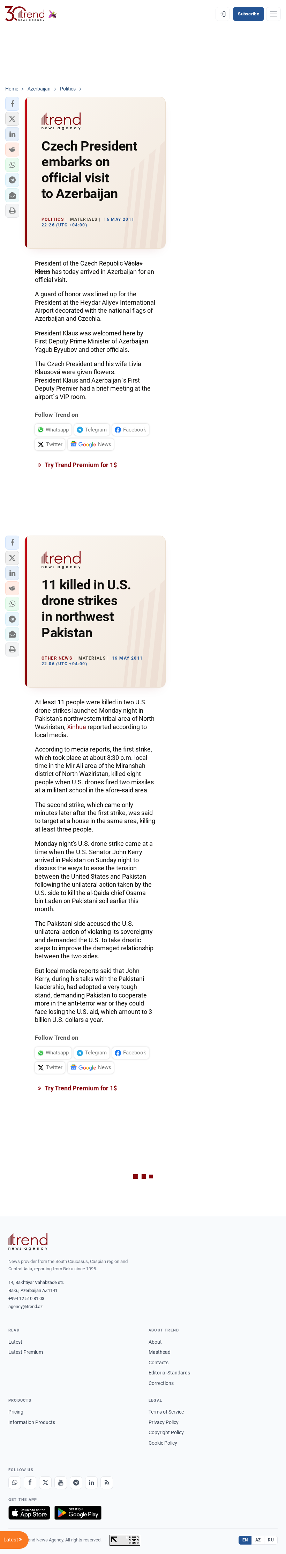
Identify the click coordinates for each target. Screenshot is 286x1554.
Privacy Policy (164, 1422)
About (155, 1342)
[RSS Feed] (106, 1482)
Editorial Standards (169, 1372)
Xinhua (76, 727)
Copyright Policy (166, 1432)
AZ (258, 1540)
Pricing (15, 1412)
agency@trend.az (25, 1306)
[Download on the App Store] (29, 1513)
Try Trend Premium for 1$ (80, 465)
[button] (12, 103)
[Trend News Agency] (27, 1241)
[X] (45, 1482)
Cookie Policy (163, 1443)
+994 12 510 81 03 (26, 1298)
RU (271, 1540)
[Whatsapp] (14, 1482)
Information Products (31, 1422)
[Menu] (273, 14)
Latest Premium (25, 1352)
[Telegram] (76, 1482)
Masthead (160, 1352)
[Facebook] (30, 1482)
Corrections (161, 1383)
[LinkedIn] (91, 1482)
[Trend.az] (31, 14)
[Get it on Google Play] (77, 1513)
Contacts (158, 1362)
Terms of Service (166, 1412)
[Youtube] (60, 1482)
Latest (15, 1342)
